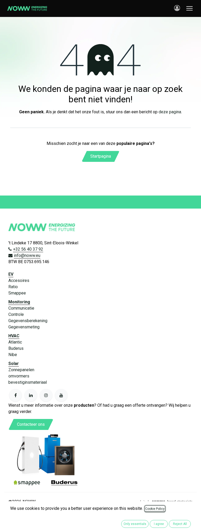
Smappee (17, 293)
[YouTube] (61, 395)
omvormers (18, 376)
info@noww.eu (27, 255)
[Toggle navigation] (189, 8)
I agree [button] (159, 524)
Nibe (12, 354)
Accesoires (18, 280)
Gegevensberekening (27, 320)
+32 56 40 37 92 (28, 249)
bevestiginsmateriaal (27, 382)
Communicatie (21, 308)
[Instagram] (46, 395)
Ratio (13, 286)
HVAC (13, 335)
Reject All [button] (180, 524)
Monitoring (19, 301)
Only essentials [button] (135, 524)
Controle (16, 314)
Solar (13, 363)
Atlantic (15, 342)
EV (10, 274)
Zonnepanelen (21, 369)
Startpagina (100, 156)
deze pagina (170, 111)
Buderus (16, 348)
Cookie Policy (155, 509)
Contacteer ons (31, 424)
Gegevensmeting (24, 326)
